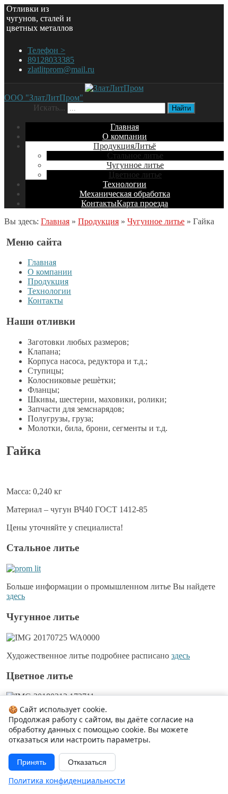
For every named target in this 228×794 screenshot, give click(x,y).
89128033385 (51, 59)
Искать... (49, 107)
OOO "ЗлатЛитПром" (43, 97)
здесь (15, 596)
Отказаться (87, 762)
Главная (55, 221)
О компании (50, 271)
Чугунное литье (156, 221)
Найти (181, 108)
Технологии (49, 290)
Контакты (45, 300)
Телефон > (46, 50)
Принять (31, 762)
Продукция (98, 221)
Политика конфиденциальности (66, 780)
